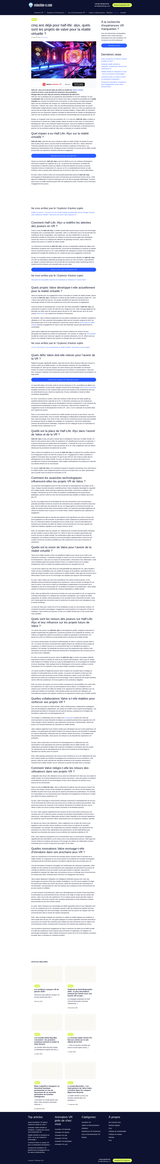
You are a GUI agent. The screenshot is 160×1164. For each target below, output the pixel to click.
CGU (110, 1128)
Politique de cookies (115, 1134)
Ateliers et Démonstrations (97, 12)
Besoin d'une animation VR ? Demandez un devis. (63, 380)
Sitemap (111, 1137)
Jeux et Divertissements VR (76, 12)
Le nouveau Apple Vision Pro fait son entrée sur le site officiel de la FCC (80, 1040)
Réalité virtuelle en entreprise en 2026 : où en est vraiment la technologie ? (38, 1137)
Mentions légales (114, 1125)
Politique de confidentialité (117, 1131)
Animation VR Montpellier (63, 1141)
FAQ (110, 1140)
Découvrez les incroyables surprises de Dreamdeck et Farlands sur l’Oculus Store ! (58, 280)
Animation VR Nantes (62, 1132)
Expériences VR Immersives (55, 12)
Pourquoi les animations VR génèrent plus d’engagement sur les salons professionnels (113, 84)
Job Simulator (91, 334)
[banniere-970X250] (63, 203)
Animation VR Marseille (62, 1129)
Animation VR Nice (61, 1138)
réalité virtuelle (77, 90)
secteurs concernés (89, 387)
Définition (109, 12)
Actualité (123, 12)
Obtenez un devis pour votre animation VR (64, 269)
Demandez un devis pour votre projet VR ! (64, 156)
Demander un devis (114, 45)
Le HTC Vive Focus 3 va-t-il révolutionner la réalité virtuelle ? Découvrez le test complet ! (60, 347)
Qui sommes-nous (115, 1122)
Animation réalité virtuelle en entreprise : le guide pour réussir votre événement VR (113, 66)
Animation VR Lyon (61, 1144)
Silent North (40, 313)
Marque (116, 12)
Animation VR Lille (61, 1135)
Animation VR (38, 12)
